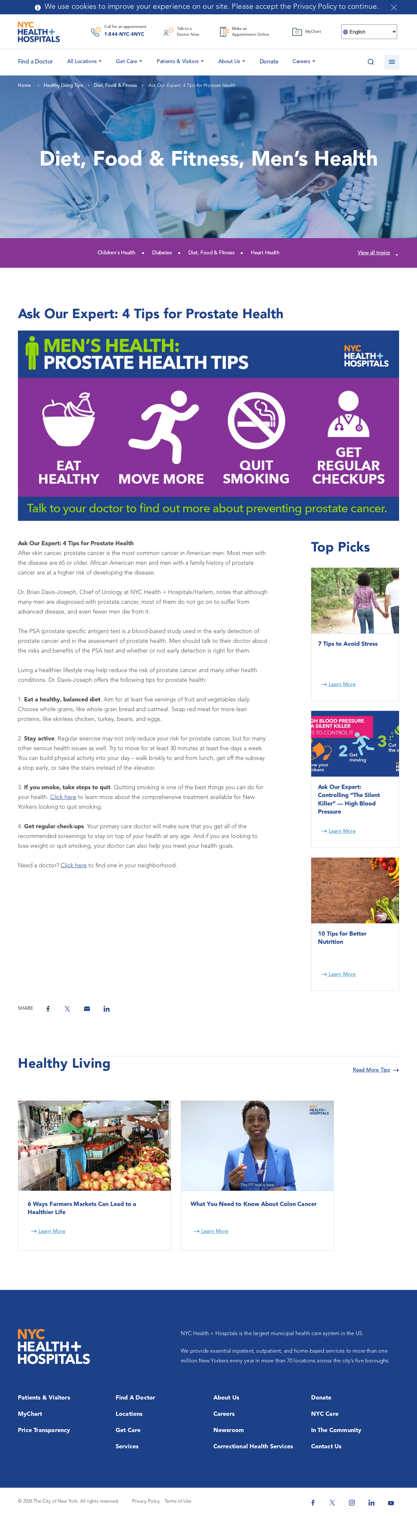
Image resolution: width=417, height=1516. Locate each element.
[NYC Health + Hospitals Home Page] (39, 32)
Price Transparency (44, 1430)
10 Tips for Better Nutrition (342, 938)
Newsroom (228, 1430)
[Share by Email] (87, 1009)
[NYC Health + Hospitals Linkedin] (371, 1503)
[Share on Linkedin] (106, 1009)
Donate (269, 62)
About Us (229, 61)
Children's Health (116, 253)
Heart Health (265, 253)
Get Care (126, 61)
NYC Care (325, 1414)
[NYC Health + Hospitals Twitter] (332, 1503)
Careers (301, 61)
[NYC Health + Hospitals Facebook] (313, 1503)
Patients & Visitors (178, 61)
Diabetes (162, 253)
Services (127, 1447)
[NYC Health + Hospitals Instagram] (352, 1503)
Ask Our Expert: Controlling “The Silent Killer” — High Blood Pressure (349, 799)
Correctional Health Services (253, 1447)
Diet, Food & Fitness (211, 253)
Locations (129, 1414)
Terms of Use (178, 1501)
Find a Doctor (135, 1398)
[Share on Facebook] (48, 1009)
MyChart (30, 1414)
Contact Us (326, 1447)
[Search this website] (370, 62)
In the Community (336, 1430)
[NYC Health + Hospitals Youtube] (391, 1503)
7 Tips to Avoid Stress (348, 644)
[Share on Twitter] (67, 1009)
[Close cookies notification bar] (393, 7)
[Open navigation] (391, 62)
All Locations (81, 61)
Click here (63, 797)
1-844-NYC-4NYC (124, 34)
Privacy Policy (146, 1501)
